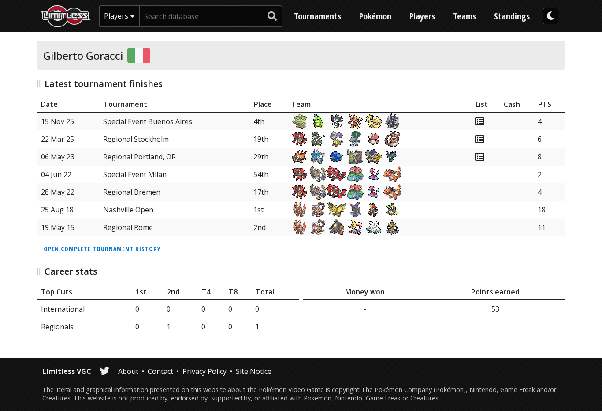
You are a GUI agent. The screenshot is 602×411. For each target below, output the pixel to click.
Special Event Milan (135, 174)
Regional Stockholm (136, 139)
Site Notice (253, 371)
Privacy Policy (204, 371)
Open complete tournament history (102, 249)
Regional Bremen (131, 192)
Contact (160, 371)
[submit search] (272, 16)
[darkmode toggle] (551, 16)
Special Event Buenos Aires (147, 121)
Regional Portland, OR (139, 157)
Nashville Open (128, 210)
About (128, 371)
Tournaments (317, 16)
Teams (464, 16)
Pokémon (375, 16)
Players (422, 16)
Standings (512, 16)
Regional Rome (128, 227)
